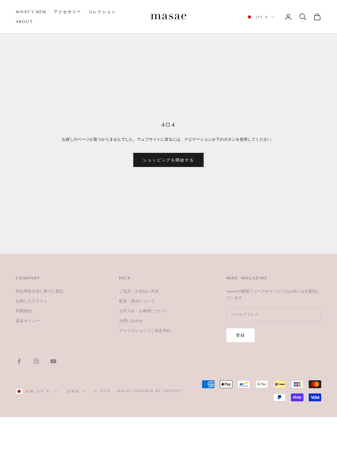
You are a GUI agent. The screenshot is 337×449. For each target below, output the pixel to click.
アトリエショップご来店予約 (144, 330)
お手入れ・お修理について (143, 310)
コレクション (102, 11)
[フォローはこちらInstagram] (36, 361)
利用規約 (24, 310)
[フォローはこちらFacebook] (19, 361)
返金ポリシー (27, 320)
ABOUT (24, 21)
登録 (240, 335)
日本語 (73, 391)
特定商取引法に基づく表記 (39, 291)
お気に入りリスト (31, 300)
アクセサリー (68, 11)
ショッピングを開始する (168, 159)
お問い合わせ (131, 320)
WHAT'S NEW (31, 11)
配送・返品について (137, 300)
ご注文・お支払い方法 (139, 291)
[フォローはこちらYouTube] (53, 361)
